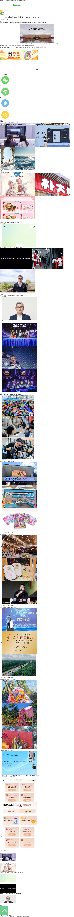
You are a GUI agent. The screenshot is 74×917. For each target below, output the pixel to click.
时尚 (31, 4)
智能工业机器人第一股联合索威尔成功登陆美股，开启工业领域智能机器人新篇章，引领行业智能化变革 (21, 775)
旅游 (10, 0)
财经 (17, 0)
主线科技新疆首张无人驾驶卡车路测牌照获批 (8, 607)
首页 (1, 0)
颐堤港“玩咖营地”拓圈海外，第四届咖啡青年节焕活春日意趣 (11, 394)
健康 (19, 0)
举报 (1, 62)
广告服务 (5, 915)
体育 (6, 0)
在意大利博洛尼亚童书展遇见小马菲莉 (7, 461)
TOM (3, 19)
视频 (15, 0)
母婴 (14, 0)
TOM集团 (1, 915)
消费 (21, 0)
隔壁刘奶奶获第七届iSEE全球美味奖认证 (7, 534)
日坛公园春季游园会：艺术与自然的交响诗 (7, 679)
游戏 (8, 0)
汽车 (23, 0)
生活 (12, 0)
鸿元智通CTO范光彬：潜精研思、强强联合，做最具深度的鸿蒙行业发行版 (13, 295)
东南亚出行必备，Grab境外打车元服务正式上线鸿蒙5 (9, 222)
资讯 (2, 0)
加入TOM (9, 915)
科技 (25, 0)
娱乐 (4, 0)
